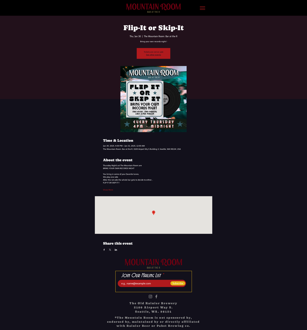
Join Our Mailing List (141, 275)
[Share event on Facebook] (104, 250)
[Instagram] (150, 296)
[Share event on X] (110, 250)
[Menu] (202, 8)
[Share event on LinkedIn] (116, 250)
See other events (153, 55)
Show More (108, 190)
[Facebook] (156, 296)
